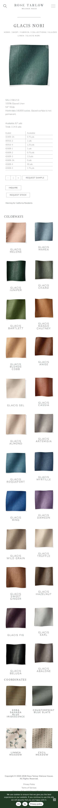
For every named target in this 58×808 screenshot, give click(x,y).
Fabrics (24, 32)
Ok (18, 804)
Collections (39, 32)
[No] (54, 799)
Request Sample (35, 178)
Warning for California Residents (19, 203)
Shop (15, 32)
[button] (48, 46)
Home (7, 32)
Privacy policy (36, 804)
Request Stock (18, 195)
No (25, 804)
